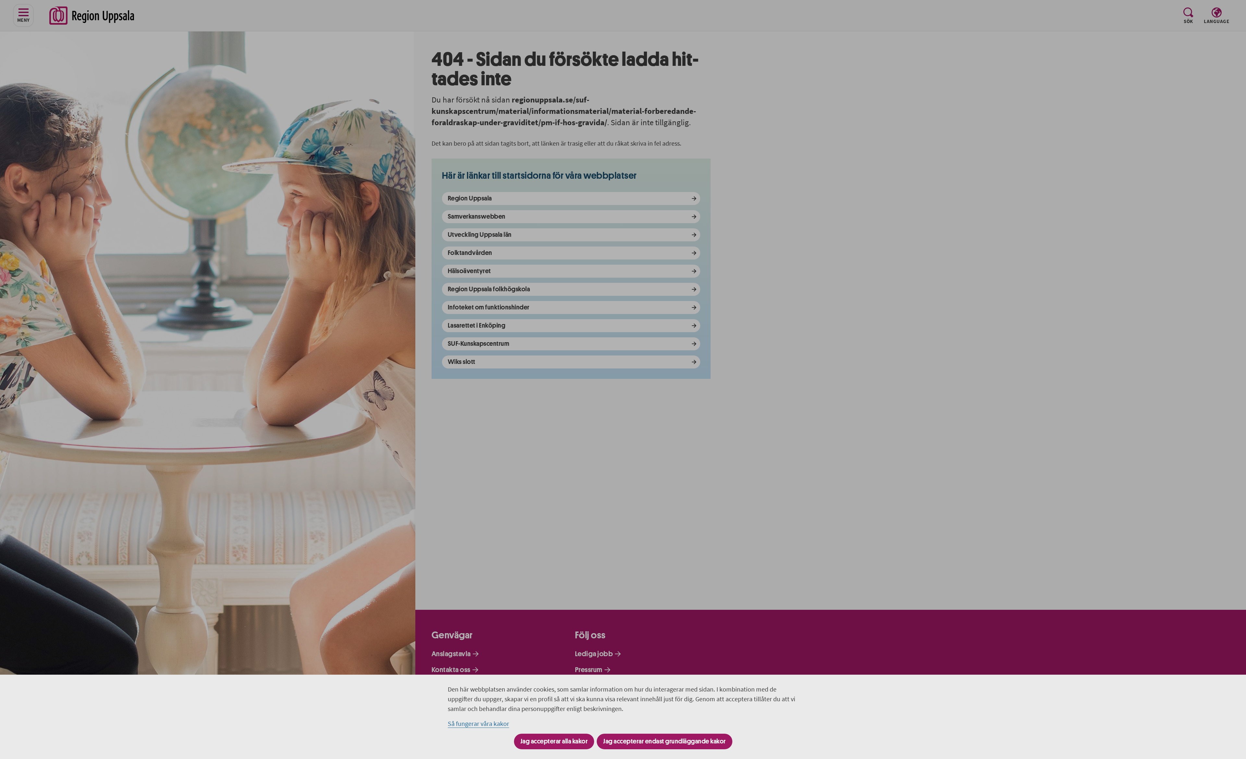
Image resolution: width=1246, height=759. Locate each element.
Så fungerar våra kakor (478, 723)
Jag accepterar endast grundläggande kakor (664, 741)
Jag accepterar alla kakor (554, 741)
